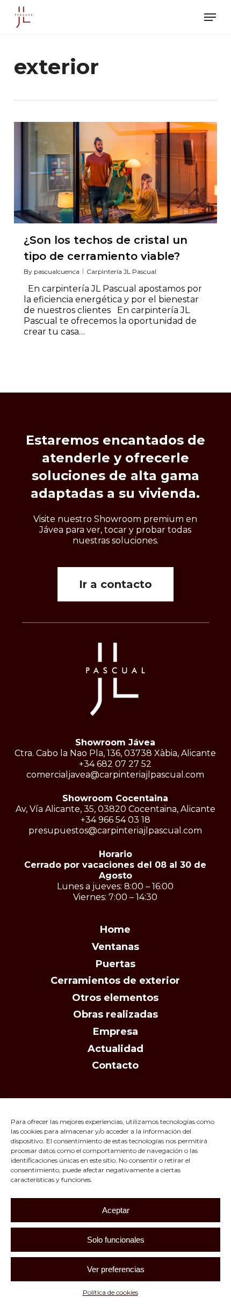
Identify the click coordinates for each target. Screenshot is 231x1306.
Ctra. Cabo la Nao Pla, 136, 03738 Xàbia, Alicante (115, 753)
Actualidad (115, 1049)
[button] (210, 17)
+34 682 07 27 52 (115, 764)
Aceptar (115, 1210)
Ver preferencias (116, 1269)
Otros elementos (115, 998)
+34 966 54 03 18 (115, 820)
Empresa (115, 1031)
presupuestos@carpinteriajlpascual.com (115, 830)
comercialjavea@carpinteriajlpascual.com (115, 775)
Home (115, 929)
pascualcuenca (57, 271)
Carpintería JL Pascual (121, 271)
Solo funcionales (116, 1239)
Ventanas (115, 947)
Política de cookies (110, 1292)
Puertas (115, 964)
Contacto (115, 1065)
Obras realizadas (115, 1014)
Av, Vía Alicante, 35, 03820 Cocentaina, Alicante (115, 809)
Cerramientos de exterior (115, 980)
